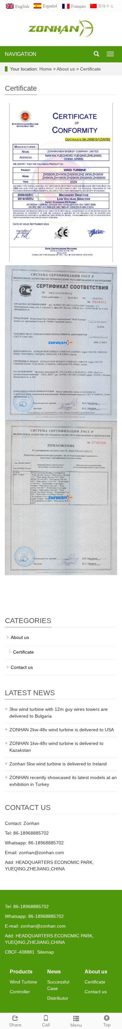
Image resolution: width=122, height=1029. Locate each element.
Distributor (57, 998)
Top (107, 1024)
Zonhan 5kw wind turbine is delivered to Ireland (58, 763)
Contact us (22, 667)
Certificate (90, 69)
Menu (76, 1025)
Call (46, 1024)
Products (21, 971)
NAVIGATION (20, 54)
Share (15, 1024)
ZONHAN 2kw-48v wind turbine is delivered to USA (61, 729)
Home (45, 69)
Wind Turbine (23, 981)
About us (66, 69)
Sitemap (45, 952)
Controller (20, 991)
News (54, 971)
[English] (19, 5)
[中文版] (103, 5)
